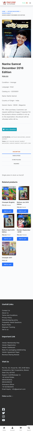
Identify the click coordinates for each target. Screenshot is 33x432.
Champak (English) (8, 202)
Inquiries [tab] (16, 163)
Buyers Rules (6, 325)
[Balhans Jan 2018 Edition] (24, 193)
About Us (5, 313)
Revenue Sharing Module (10, 355)
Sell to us (5, 329)
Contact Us (6, 310)
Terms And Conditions (9, 315)
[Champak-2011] (9, 248)
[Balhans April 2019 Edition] (9, 221)
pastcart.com (26, 143)
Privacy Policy (7, 317)
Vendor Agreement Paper (11, 352)
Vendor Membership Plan (10, 343)
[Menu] (30, 3)
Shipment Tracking (8, 327)
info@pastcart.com (18, 389)
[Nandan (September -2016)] (24, 221)
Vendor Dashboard (8, 347)
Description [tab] (16, 151)
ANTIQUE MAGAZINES (18, 137)
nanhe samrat (15, 143)
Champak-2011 (7, 257)
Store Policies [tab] (16, 159)
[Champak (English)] (9, 193)
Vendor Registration (9, 345)
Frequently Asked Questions (11, 322)
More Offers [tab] (16, 155)
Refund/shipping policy (10, 320)
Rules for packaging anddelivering (14, 350)
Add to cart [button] (7, 211)
